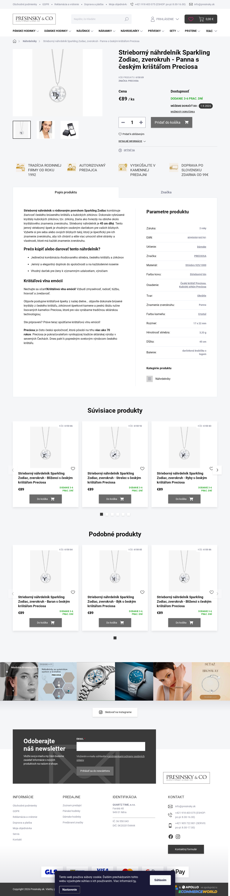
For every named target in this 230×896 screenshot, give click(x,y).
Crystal (202, 314)
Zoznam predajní (72, 805)
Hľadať (127, 19)
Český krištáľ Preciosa (193, 283)
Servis (16, 834)
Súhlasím (160, 880)
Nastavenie (69, 889)
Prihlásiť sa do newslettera (95, 770)
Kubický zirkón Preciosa (192, 286)
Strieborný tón (198, 274)
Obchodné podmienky (25, 4)
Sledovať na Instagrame (118, 712)
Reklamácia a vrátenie (66, 4)
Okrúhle (201, 295)
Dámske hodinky (72, 816)
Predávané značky (73, 822)
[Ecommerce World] (196, 891)
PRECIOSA (200, 256)
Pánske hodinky (71, 811)
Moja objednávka (118, 4)
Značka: (129, 81)
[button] (101, 514)
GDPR (45, 4)
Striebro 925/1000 (195, 265)
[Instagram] (178, 836)
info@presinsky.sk (185, 806)
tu (134, 881)
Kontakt (17, 839)
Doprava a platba (94, 4)
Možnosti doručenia (183, 112)
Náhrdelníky (163, 379)
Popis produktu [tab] (66, 192)
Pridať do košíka (167, 122)
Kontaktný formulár (186, 849)
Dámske (201, 246)
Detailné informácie (130, 141)
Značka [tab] (166, 192)
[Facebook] (170, 836)
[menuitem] (26, 31)
